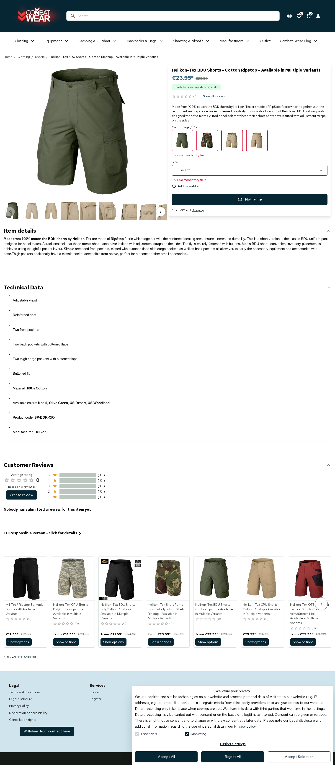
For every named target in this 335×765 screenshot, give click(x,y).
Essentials (149, 734)
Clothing (24, 57)
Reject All (233, 756)
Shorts (39, 57)
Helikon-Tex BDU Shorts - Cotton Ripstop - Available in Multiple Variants (214, 609)
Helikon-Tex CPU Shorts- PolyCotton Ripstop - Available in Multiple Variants (71, 611)
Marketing (198, 734)
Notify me (253, 199)
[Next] (160, 211)
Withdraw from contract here (46, 731)
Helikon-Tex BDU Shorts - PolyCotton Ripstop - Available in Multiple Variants (118, 611)
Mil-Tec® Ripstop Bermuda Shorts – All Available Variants (25, 609)
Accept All (166, 756)
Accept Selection (299, 756)
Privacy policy (244, 726)
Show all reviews (213, 96)
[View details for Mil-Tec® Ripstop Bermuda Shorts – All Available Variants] (26, 578)
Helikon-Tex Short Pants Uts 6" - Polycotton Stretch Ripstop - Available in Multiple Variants (167, 611)
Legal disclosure (302, 720)
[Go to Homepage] (36, 16)
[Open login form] (318, 16)
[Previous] (10, 211)
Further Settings (233, 744)
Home (8, 57)
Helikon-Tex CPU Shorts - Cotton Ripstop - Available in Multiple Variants (261, 609)
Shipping (198, 210)
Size (175, 162)
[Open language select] (289, 16)
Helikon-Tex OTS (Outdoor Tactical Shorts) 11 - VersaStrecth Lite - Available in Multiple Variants (309, 614)
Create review (21, 494)
